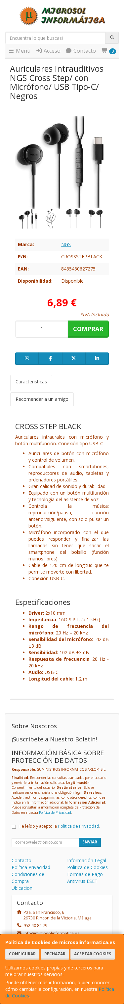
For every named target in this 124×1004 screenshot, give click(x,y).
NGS (66, 244)
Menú (22, 50)
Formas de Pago (85, 874)
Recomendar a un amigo (42, 399)
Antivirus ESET (82, 881)
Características (31, 381)
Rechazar (54, 954)
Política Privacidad (31, 867)
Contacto (84, 50)
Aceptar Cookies (92, 954)
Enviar (89, 842)
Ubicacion (22, 888)
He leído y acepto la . (59, 826)
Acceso (51, 50)
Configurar (22, 954)
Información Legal (86, 860)
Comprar (88, 329)
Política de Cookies (87, 867)
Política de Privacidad (55, 812)
